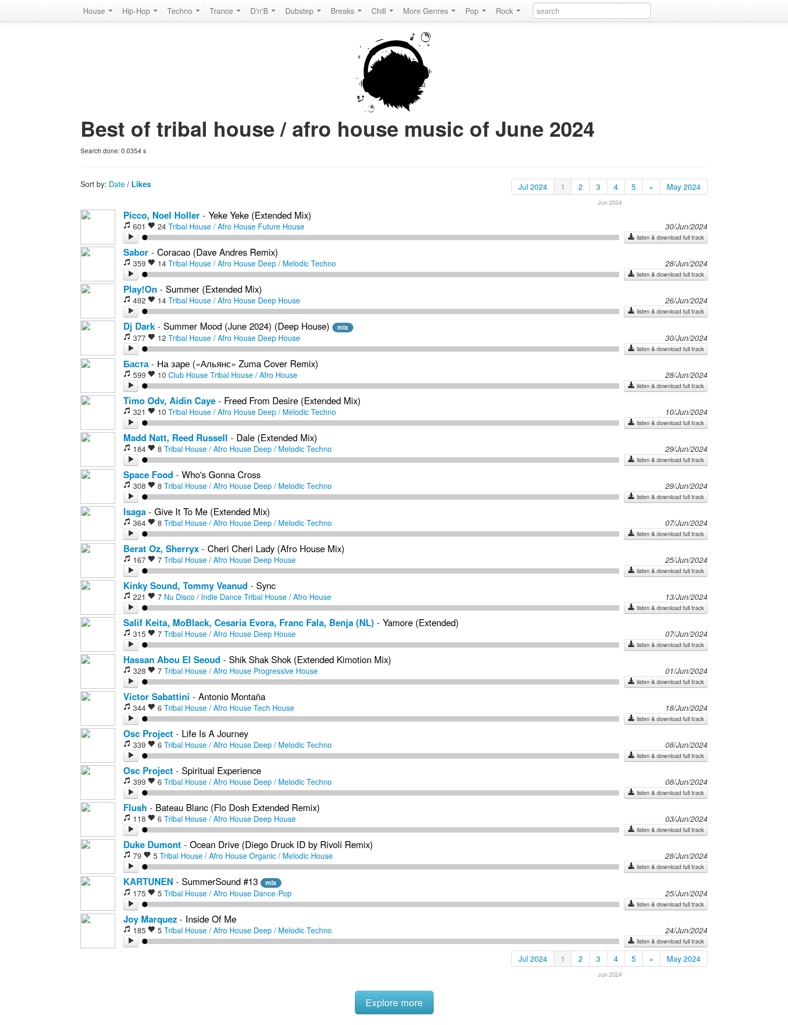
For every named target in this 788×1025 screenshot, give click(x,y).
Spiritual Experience (221, 770)
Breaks (343, 10)
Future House (281, 226)
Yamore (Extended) (421, 622)
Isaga (134, 511)
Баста (135, 363)
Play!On (140, 289)
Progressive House (286, 670)
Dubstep (300, 10)
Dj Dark (139, 326)
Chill (379, 10)
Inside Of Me (210, 918)
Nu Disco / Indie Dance (203, 596)
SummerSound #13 (221, 881)
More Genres (426, 10)
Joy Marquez (150, 918)
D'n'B (260, 10)
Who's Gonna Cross (221, 474)
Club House (188, 374)
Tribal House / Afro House (212, 226)
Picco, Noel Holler (161, 215)
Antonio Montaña (231, 696)
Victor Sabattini (156, 696)
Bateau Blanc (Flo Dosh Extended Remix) (237, 807)
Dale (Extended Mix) (276, 437)
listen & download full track (669, 237)
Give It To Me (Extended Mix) (212, 511)
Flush (135, 807)
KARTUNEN (148, 881)
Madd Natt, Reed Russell (175, 437)
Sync (266, 585)
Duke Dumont (152, 844)
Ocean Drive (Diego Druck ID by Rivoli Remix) (281, 844)
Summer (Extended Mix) (214, 289)
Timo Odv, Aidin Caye (169, 400)
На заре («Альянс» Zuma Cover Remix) (237, 363)
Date (117, 184)
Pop (473, 10)
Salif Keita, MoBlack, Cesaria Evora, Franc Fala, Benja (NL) (248, 622)
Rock (505, 10)
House (95, 10)
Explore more (394, 1002)
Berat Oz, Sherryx (161, 548)
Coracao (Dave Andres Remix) (217, 252)
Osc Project (148, 733)
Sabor (135, 252)
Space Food (148, 474)
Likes (141, 184)
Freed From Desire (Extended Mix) (292, 400)
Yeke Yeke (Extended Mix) (260, 215)
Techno (181, 10)
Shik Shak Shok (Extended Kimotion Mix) (310, 659)
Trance (222, 10)
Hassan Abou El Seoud (171, 659)
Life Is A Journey (215, 733)
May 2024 (684, 186)
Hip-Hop (137, 10)
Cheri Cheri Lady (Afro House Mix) (276, 548)
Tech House (274, 707)
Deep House (279, 300)
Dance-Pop (273, 893)
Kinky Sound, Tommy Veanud (185, 585)
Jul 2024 (532, 186)
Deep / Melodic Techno (297, 263)
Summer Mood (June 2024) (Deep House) (246, 326)
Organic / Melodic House (291, 855)
